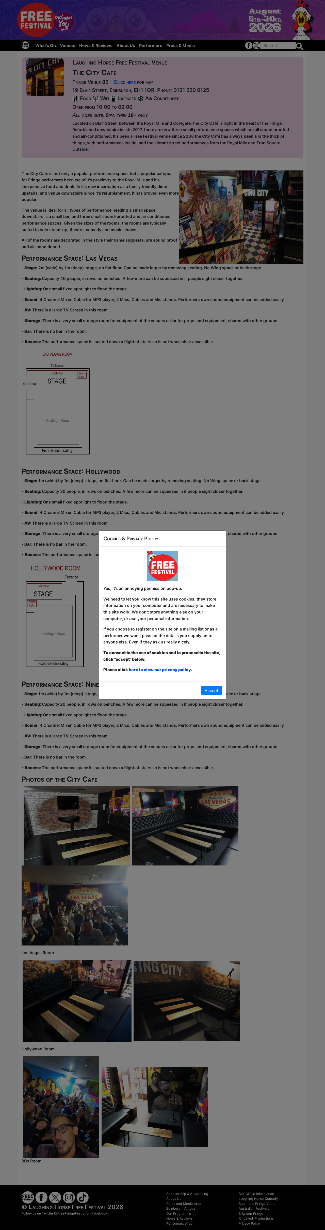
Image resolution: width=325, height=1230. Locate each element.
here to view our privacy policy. (160, 669)
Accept (211, 690)
